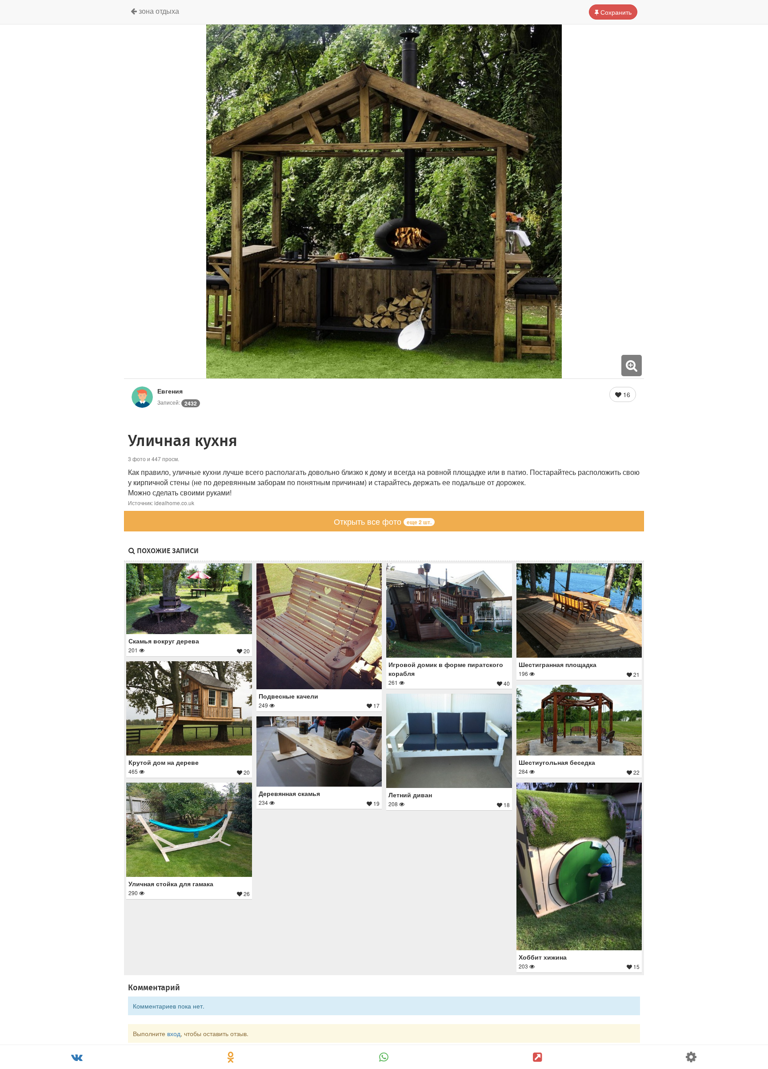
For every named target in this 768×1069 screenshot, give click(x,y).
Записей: (177, 402)
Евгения (170, 390)
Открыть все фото (383, 521)
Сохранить (615, 12)
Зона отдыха (158, 11)
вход (173, 1033)
